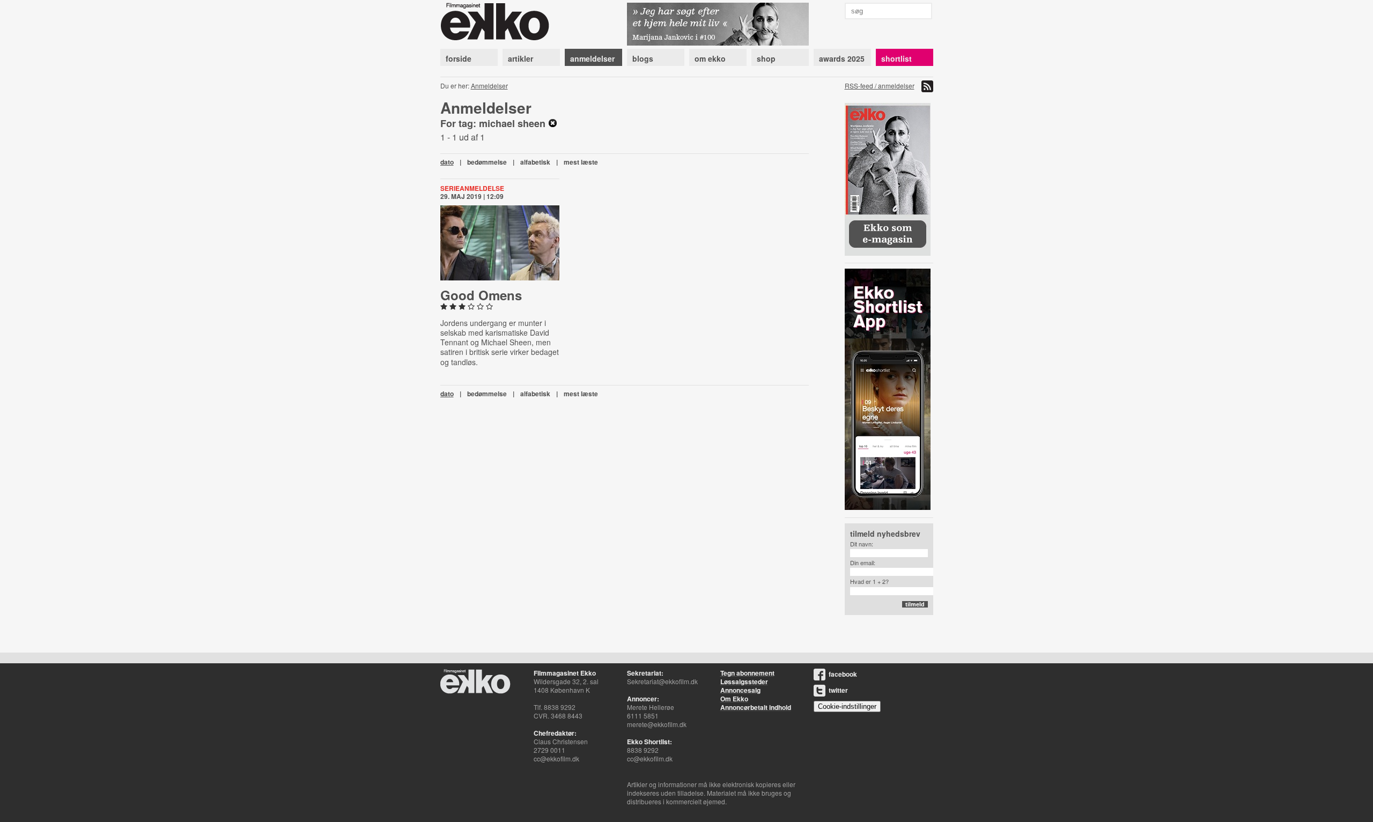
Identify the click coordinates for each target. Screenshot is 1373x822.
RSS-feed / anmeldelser (879, 85)
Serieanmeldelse (472, 188)
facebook (843, 674)
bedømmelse (487, 162)
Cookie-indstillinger (847, 706)
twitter (838, 690)
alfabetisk (535, 162)
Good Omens (481, 295)
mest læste (581, 162)
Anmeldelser (489, 85)
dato (447, 162)
